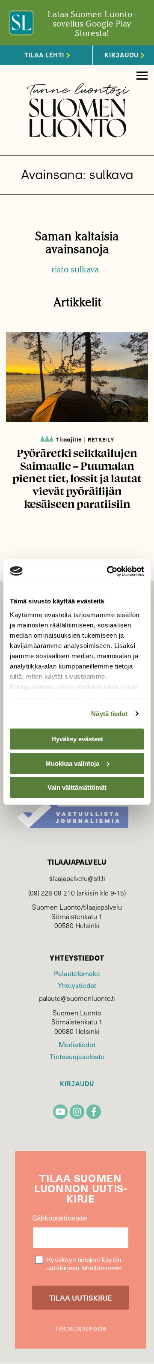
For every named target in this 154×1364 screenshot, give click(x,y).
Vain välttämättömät (77, 787)
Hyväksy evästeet (77, 739)
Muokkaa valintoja (72, 763)
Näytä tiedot (109, 713)
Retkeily (101, 439)
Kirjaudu (77, 1084)
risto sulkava (75, 270)
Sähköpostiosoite (59, 1218)
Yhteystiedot (77, 985)
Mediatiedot (77, 1044)
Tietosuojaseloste (77, 1056)
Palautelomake (77, 973)
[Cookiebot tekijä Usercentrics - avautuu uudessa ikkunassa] (108, 571)
